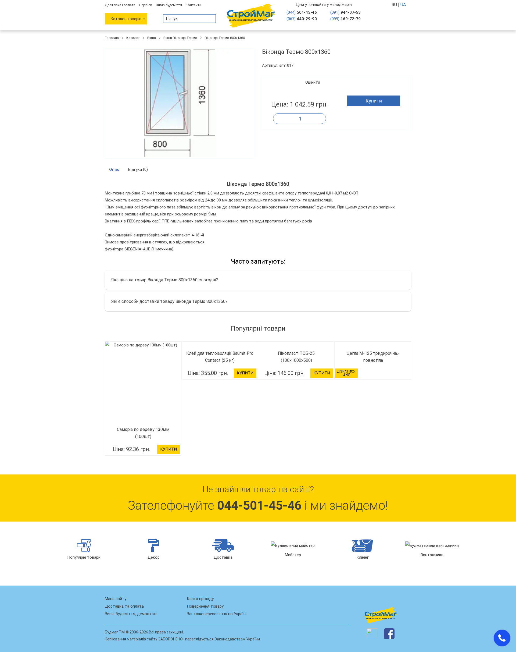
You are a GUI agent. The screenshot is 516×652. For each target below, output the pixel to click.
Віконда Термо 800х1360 (225, 38)
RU (395, 4)
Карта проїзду (200, 598)
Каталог (133, 38)
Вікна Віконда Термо (180, 38)
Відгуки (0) (138, 169)
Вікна (151, 38)
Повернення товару (205, 606)
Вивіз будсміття (169, 5)
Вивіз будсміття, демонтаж (131, 613)
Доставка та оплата (124, 606)
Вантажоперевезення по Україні (216, 613)
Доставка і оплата (120, 5)
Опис (114, 169)
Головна (112, 38)
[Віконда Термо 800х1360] (179, 103)
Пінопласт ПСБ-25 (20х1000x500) (375, 353)
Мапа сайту (115, 598)
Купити (374, 101)
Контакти (193, 5)
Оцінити (312, 82)
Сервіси (145, 5)
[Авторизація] (390, 18)
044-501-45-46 (259, 505)
